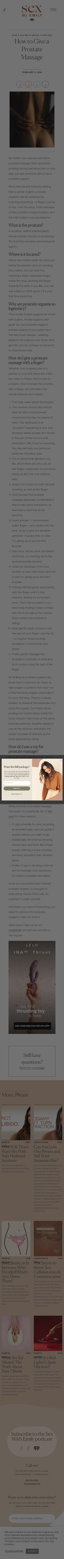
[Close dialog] (60, 760)
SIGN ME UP (16, 788)
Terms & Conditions (15, 793)
